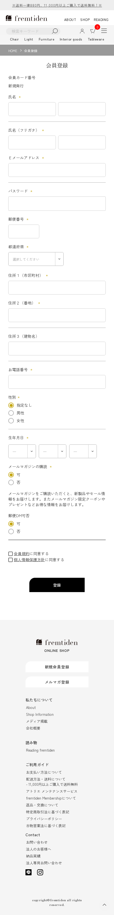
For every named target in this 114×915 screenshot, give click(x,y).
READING (101, 19)
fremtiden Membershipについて (51, 798)
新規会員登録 (57, 667)
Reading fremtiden (40, 750)
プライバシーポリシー (44, 818)
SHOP (85, 19)
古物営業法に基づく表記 (46, 825)
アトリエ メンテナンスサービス (51, 791)
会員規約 (21, 553)
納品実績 (33, 856)
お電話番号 (21, 369)
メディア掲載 (37, 721)
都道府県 (19, 246)
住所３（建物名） (23, 336)
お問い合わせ (37, 842)
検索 (55, 31)
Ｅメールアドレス (27, 157)
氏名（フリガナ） (27, 130)
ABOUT (70, 19)
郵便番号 (19, 219)
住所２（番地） (25, 303)
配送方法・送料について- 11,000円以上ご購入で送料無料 (52, 781)
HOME (12, 50)
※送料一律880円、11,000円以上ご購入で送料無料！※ (57, 5)
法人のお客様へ (38, 849)
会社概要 (33, 728)
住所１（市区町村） (29, 275)
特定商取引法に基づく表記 (47, 811)
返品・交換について (42, 805)
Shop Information (40, 714)
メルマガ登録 (57, 682)
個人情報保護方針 (29, 559)
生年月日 (19, 437)
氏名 (15, 96)
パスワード (21, 191)
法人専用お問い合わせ (44, 862)
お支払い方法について (44, 772)
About (31, 707)
